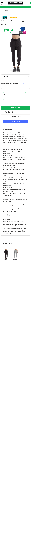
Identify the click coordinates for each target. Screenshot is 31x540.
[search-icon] (26, 10)
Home (2, 14)
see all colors (4, 79)
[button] (14, 17)
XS (4, 87)
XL (4, 94)
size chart (21, 83)
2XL (12, 94)
